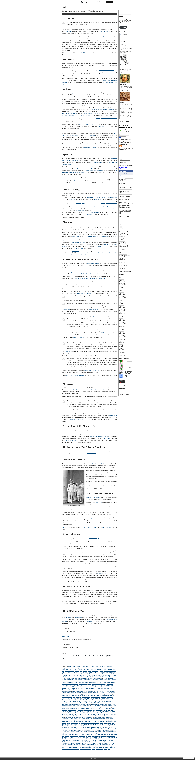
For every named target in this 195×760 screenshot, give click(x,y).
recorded (101, 730)
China (120, 239)
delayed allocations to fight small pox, (76, 419)
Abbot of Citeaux (71, 666)
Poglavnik (64, 726)
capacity (77, 676)
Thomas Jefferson (66, 743)
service (71, 736)
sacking (69, 734)
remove (85, 731)
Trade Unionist (94, 743)
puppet (65, 730)
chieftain (97, 679)
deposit (68, 688)
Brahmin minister (89, 170)
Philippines (68, 617)
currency (64, 687)
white (70, 749)
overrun (72, 723)
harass (109, 701)
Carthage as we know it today (76, 93)
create (78, 685)
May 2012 (121, 290)
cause (83, 678)
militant (95, 717)
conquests (69, 684)
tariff (85, 741)
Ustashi (67, 746)
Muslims (111, 718)
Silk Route (109, 736)
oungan (68, 723)
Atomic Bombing (95, 671)
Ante (70, 669)
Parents (101, 723)
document (101, 689)
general (103, 698)
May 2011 (121, 306)
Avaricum (70, 672)
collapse (111, 681)
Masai (81, 715)
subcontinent (68, 740)
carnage (98, 676)
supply (93, 740)
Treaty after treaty (66, 309)
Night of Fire (114, 720)
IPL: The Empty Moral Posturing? (126, 203)
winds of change (83, 749)
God (93, 700)
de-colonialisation (84, 687)
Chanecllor (76, 679)
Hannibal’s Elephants (128, 361)
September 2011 (122, 302)
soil (105, 737)
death (89, 687)
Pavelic (109, 723)
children (101, 679)
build (104, 675)
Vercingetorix (69, 59)
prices (72, 727)
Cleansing (89, 681)
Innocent (73, 707)
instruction (92, 707)
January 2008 (122, 352)
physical (105, 724)
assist (81, 671)
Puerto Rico (110, 728)
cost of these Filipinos (89, 621)
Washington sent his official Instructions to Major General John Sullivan (89, 278)
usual (74, 746)
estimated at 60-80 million (71, 440)
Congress (113, 682)
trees (72, 744)
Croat (86, 685)
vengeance (90, 746)
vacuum (81, 746)
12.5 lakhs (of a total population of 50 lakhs (79, 254)
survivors (110, 740)
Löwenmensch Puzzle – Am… (128, 373)
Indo (106, 705)
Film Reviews (122, 248)
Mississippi (64, 718)
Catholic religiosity (97, 199)
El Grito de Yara (108, 691)
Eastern (82, 691)
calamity (114, 675)
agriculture (109, 666)
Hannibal (106, 701)
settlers (80, 736)
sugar (90, 740)
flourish (86, 697)
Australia (114, 671)
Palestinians (93, 723)
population (80, 726)
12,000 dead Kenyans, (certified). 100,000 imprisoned (98, 253)
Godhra (101, 700)
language (121, 256)
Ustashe (63, 746)
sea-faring (99, 734)
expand (102, 694)
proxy (88, 728)
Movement (102, 718)
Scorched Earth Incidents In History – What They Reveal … (82, 11)
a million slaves (98, 162)
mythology (72, 720)
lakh (73, 711)
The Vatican (114, 208)
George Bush (79, 700)
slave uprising (86, 737)
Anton (84, 669)
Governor (64, 701)
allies (80, 668)
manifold (90, 714)
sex (86, 736)
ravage (84, 730)
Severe (83, 736)
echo (86, 691)
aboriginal (78, 666)
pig (108, 724)
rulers (66, 734)
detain (96, 688)
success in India (75, 236)
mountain (92, 718)
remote (77, 731)
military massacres (104, 31)
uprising (109, 744)
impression (69, 705)
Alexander (74, 668)
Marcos (63, 715)
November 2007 (122, 355)
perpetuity (80, 724)
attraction (106, 671)
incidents (84, 705)
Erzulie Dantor (111, 692)
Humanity (78, 704)
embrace (64, 692)
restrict (67, 733)
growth (85, 701)
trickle (80, 744)
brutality (95, 675)
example (76, 694)
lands (85, 711)
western (67, 749)
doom (63, 691)
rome (63, 734)
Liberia (81, 713)
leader (105, 711)
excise (89, 694)
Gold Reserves (75, 13)
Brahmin (103, 674)
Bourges (98, 674)
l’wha (102, 711)
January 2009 (122, 335)
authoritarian (65, 672)
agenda (105, 666)
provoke (85, 728)
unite (100, 744)
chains (111, 678)
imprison (75, 705)
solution (115, 737)
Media (120, 258)
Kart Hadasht (80, 710)
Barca (99, 672)
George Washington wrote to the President (86, 293)
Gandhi (85, 698)
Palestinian (87, 723)
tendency (93, 741)
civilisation (81, 681)
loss (96, 713)
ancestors (103, 668)
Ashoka (70, 671)
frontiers (71, 698)
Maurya (97, 715)
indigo (103, 705)
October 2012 (122, 283)
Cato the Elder (74, 678)
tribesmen (76, 744)
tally (83, 741)
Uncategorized (85, 13)
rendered (90, 731)
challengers (64, 679)
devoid (104, 688)
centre (104, 678)
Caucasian (80, 678)
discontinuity (73, 689)
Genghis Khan (69, 700)
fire (80, 697)
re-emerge (89, 730)
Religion (121, 262)
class (85, 681)
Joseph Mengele (108, 708)
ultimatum (90, 744)
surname (100, 740)
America (99, 668)
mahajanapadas (109, 713)
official (85, 721)
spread (93, 739)
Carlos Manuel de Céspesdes (90, 676)
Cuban (104, 685)
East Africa (78, 691)
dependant (64, 688)
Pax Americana (123, 234)
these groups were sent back (89, 214)
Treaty (110, 743)
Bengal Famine (112, 672)
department (110, 687)
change (80, 679)
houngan (74, 704)
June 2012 (121, 289)
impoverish (64, 705)
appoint (88, 669)
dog (104, 689)
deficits (99, 687)
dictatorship (109, 688)
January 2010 (122, 322)
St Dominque (98, 739)
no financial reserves (91, 453)
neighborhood (100, 720)
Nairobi (77, 720)
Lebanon (114, 711)
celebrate (87, 678)
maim (114, 713)
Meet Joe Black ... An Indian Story (126, 187)
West (101, 747)
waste (86, 747)
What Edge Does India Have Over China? (125, 206)
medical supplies (106, 715)
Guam (89, 701)
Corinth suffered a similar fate (90, 147)
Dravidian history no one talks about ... (125, 189)
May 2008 (121, 346)
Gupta (96, 701)
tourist (85, 743)
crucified (97, 685)
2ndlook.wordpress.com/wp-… (125, 271)
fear (100, 695)
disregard (88, 689)
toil (83, 743)
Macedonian (103, 713)
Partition (105, 723)
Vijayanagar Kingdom (109, 746)
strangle (63, 740)
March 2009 (121, 332)
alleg (77, 668)
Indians (99, 705)
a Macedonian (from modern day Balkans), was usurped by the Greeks (77, 115)
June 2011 (121, 304)
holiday (98, 702)
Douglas (67, 691)
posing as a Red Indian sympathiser (98, 316)
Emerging (68, 692)
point (72, 726)
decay (92, 687)
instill (84, 707)
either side (101, 691)
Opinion (104, 721)
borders (83, 674)
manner (107, 714)
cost (67, 685)
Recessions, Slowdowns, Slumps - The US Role (126, 185)
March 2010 (121, 319)
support (96, 740)
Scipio (88, 734)
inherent (69, 707)
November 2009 (122, 325)
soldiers (111, 737)
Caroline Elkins (75, 251)
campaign (73, 676)
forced (104, 697)
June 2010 (121, 316)
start (105, 739)
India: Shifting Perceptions (124, 207)
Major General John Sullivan (68, 714)
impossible (112, 704)
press (69, 727)
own (79, 723)
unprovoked (104, 744)
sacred (73, 734)
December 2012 (122, 281)
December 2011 (122, 297)
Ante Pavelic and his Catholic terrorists (104, 201)
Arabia (91, 669)
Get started (109, 1)
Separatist (67, 736)
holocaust (103, 702)
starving (108, 739)
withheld (89, 749)
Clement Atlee (95, 681)
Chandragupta (70, 679)
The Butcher (106, 741)
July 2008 (121, 343)
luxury (98, 713)
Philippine (90, 724)
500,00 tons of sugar (94, 538)
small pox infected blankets (100, 272)
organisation (109, 721)
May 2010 (121, 317)
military (99, 717)
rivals (105, 733)
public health (99, 728)
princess (88, 727)
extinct (77, 695)
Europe (72, 694)
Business (121, 238)
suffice (86, 740)
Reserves (99, 731)
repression (94, 731)
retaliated (75, 733)
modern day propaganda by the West (70, 113)
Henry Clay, (68, 541)
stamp (102, 739)
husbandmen (83, 704)
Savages (85, 734)
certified (108, 678)
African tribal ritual (102, 504)
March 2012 (121, 293)
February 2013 (122, 280)
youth (109, 749)
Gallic (81, 698)
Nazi (87, 720)
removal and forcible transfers (79, 337)
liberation (77, 713)
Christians (114, 679)
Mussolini (64, 720)
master (88, 715)
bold (81, 674)
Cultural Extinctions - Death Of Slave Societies (125, 194)
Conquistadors (75, 684)
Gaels (78, 698)
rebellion (96, 730)
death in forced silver (106, 527)
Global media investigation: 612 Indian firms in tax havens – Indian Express (125, 212)
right (97, 733)
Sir (69, 737)
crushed (100, 685)
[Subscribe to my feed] (120, 147)
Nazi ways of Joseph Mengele (103, 246)
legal (63, 713)
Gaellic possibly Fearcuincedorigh (106, 70)
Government (112, 700)
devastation (100, 688)
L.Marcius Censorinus (67, 711)
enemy (85, 692)
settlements (75, 736)
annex (67, 669)
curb (112, 685)
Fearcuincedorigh (105, 695)
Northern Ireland (113, 415)
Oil (91, 721)
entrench (98, 692)
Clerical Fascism (102, 681)
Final (74, 697)
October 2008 (122, 339)
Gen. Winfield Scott (97, 698)
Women (93, 749)
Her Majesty (77, 702)
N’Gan (90, 720)
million (103, 717)
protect (76, 728)
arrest (63, 671)
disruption (93, 689)
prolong (67, 728)
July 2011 (121, 303)
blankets (74, 674)
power (98, 726)
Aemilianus (88, 666)
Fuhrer (75, 698)
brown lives (76, 675)
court (72, 685)
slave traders (79, 737)
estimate (68, 694)
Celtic (91, 678)
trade (89, 743)
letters (73, 713)
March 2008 (121, 349)
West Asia (111, 747)
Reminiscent (73, 731)
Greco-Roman (70, 701)
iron (71, 708)
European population (107, 438)
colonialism (101, 615)
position (90, 726)
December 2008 (122, 336)
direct (68, 689)
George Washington (87, 700)
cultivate (108, 685)
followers (93, 697)
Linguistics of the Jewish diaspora (124, 192)
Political (75, 726)
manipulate (95, 714)
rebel (93, 730)
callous (65, 676)
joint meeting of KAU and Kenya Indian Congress (98, 236)
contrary (104, 684)
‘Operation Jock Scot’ (67, 240)
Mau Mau (67, 221)
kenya (94, 710)
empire (72, 692)
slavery (91, 737)
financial (77, 697)
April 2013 (121, 277)
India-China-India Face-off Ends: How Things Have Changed (126, 210)
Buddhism (100, 675)
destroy (82, 688)
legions (66, 713)
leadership (109, 711)
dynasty (73, 691)
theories (111, 741)
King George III (109, 710)
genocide (74, 700)
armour (114, 669)
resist (110, 731)
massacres (85, 715)
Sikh (105, 736)
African (96, 666)
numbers (78, 721)
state (112, 739)
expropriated (68, 695)
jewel (96, 708)
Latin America (95, 711)
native (84, 720)
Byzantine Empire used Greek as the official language (102, 109)
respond (63, 733)
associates (85, 671)
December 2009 (122, 323)
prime (78, 727)
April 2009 (121, 330)
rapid (77, 730)
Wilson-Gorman (75, 749)
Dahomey (74, 687)
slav (75, 737)
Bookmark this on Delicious (125, 142)
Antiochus (80, 669)
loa (91, 713)
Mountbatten (97, 718)
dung (70, 691)
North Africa (65, 721)
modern (71, 718)
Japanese (83, 708)
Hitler (95, 702)
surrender (105, 740)
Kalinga (67, 710)
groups (82, 701)
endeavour (79, 692)
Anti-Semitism (74, 669)
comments (64, 752)
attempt (101, 671)
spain (70, 739)
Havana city (114, 701)
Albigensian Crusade (66, 668)
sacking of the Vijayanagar (106, 36)
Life (84, 713)
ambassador (89, 668)
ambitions (94, 668)
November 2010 (122, 309)
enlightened (93, 692)
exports (63, 695)
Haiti (102, 701)
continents (100, 684)
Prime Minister (83, 727)
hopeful (66, 704)
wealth (94, 747)
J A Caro (126, 375)
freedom (67, 698)
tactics (79, 741)
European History (123, 245)
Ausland (110, 671)
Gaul (88, 698)
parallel (97, 723)
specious (81, 739)
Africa (93, 666)
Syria (77, 741)
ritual (102, 733)
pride (75, 727)
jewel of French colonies (93, 519)
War (76, 747)
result (71, 733)
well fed (98, 747)
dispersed (83, 689)
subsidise (74, 740)
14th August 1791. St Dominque (93, 497)
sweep (113, 740)
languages (89, 711)
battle (107, 672)
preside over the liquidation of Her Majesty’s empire (97, 463)
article (66, 671)
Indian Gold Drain (94, 705)
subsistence (78, 740)
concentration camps (79, 210)
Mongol (79, 718)
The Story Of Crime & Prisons (125, 196)
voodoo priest (65, 747)
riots (99, 733)
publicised (105, 728)
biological (67, 674)
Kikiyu (101, 710)
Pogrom (68, 726)
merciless (91, 717)
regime (109, 730)
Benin (63, 674)
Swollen (64, 741)
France (63, 698)
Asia (73, 671)
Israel (73, 708)
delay (102, 687)
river (108, 733)
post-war (94, 726)
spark (73, 739)
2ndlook (65, 6)
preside (108, 726)
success (83, 740)
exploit (114, 694)
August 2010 (122, 313)
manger (86, 714)
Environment (122, 243)
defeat (95, 687)
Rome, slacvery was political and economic (107, 177)
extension (74, 695)
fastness (94, 695)
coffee (107, 681)
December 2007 (122, 354)
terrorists (101, 741)
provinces (80, 728)
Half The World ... (122, 183)
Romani (114, 733)
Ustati (71, 746)
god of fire (96, 700)
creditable (82, 685)
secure (112, 734)
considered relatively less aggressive (78, 242)
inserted (77, 707)
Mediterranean (68, 717)
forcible (108, 697)
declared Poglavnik (80, 203)
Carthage (67, 88)
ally (85, 668)
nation (81, 720)
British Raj (121, 236)
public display (93, 728)
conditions (100, 682)
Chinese (105, 679)
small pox (98, 737)
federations (112, 695)
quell (72, 730)
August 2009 (122, 326)
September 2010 (122, 312)
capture (81, 676)
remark (68, 731)
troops (83, 744)
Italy (76, 708)
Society (102, 737)
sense (63, 736)
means (100, 715)
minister (110, 717)
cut (71, 687)
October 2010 (122, 310)
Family (87, 695)
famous (91, 695)
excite (92, 694)
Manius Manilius (101, 714)
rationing (81, 730)
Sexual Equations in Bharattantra (126, 182)
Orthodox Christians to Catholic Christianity (102, 206)
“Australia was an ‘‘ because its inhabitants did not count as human (90, 389)
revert (85, 733)
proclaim (102, 727)
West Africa (105, 747)
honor (113, 702)
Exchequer (85, 694)
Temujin (64, 430)
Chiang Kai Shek (91, 679)
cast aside (114, 676)
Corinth (63, 685)
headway (64, 702)
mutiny (68, 720)
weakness (90, 747)
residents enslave (105, 731)
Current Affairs (69, 13)
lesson (69, 713)
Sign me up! (123, 27)
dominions (112, 689)
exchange (80, 694)
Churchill (74, 681)
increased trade (92, 166)
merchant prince (85, 717)
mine (107, 717)
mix (68, 718)
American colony (78, 617)
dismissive (78, 689)
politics (120, 259)
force (102, 697)
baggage (82, 672)
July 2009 (121, 328)
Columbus (64, 682)
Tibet (74, 743)
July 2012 (121, 287)
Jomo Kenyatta (101, 708)
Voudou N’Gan (98, 502)
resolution (114, 731)
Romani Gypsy (69, 375)
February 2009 (122, 333)
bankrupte (95, 672)
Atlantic (89, 671)
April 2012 (121, 291)
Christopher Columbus (67, 681)
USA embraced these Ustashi (93, 212)
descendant (78, 688)
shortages (94, 736)
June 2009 (121, 329)
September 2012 (122, 284)
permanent (75, 724)
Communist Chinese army (82, 682)
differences (64, 689)
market (67, 715)
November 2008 (122, 338)
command (74, 682)
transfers (106, 743)
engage (89, 692)
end (75, 692)
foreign (111, 697)
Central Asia (99, 678)
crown (93, 685)
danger (78, 687)
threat (71, 743)
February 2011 (122, 307)
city (78, 681)
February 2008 (122, 351)
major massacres (68, 31)
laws (100, 711)
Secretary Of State (106, 734)
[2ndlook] (120, 176)
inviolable (109, 707)
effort (98, 691)
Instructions (97, 707)
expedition (107, 694)
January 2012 (122, 296)
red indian (105, 730)
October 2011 (122, 300)
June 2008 (121, 345)
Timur (80, 743)
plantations (112, 724)
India (88, 705)
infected (114, 705)
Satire (120, 264)
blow (78, 674)
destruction (91, 688)
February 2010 (122, 320)
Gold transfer (106, 700)
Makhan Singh (78, 714)
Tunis (86, 744)
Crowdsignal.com (122, 163)
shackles (89, 736)
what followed (107, 244)
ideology (94, 704)
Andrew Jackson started (75, 316)
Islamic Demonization (123, 255)
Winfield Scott (68, 351)
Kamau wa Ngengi (73, 710)
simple (66, 737)
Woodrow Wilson (99, 749)
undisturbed (95, 744)
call (63, 676)
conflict (104, 682)
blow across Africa (112, 229)
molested (75, 718)
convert (108, 684)
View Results (124, 162)
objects (81, 721)
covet (75, 685)
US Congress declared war (103, 573)
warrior (83, 747)
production (111, 727)
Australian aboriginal (79, 375)
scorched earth (94, 734)
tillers (77, 743)
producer (106, 727)
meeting (73, 717)
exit (100, 694)
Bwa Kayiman (108, 675)
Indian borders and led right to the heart (85, 168)
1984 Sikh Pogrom (83, 53)
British (72, 675)
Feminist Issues (122, 246)
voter (70, 747)
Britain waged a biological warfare (69, 272)
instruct (88, 707)
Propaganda (121, 261)
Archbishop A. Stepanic (102, 669)
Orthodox (64, 723)
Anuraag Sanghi (124, 173)
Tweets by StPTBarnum (124, 123)
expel (111, 694)
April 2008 (121, 348)
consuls (85, 684)
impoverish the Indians (101, 451)
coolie (111, 684)
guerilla (92, 701)
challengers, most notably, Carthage (87, 124)
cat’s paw (64, 678)
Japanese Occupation (90, 708)
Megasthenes (78, 717)
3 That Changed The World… (128, 365)
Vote (121, 162)
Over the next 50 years (103, 126)
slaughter (72, 737)
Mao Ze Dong (113, 714)
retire (78, 733)
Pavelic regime (72, 199)
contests (89, 684)
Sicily (97, 736)
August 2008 (122, 342)
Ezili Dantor (82, 695)
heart (67, 702)
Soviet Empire (65, 739)
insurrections (103, 707)
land (75, 711)
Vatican (85, 746)
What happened (65, 527)
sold (108, 737)
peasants (67, 724)
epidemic (103, 692)
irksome (67, 708)
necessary (94, 720)
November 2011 (122, 299)
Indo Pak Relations (123, 253)
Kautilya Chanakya (98, 170)
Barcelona (103, 672)
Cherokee (85, 679)
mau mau (93, 715)
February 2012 (122, 294)
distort (97, 689)
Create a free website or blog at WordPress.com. (97, 758)
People (70, 724)
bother (87, 674)
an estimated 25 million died (107, 413)
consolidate (81, 684)
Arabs (95, 669)
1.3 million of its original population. (89, 527)
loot (94, 713)
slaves (94, 737)
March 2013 (121, 278)
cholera (109, 679)
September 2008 (122, 341)
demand (105, 687)
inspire (81, 707)
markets (71, 715)
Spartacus (67, 154)
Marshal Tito (76, 715)
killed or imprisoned (96, 254)
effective (94, 691)
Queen (69, 730)
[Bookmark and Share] (124, 135)
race (75, 730)
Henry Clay (71, 702)
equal (107, 692)
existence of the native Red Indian (91, 370)
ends (83, 692)
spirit (90, 739)
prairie (105, 726)
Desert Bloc (121, 242)
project (63, 728)
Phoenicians (100, 724)
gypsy (99, 701)
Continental (94, 684)
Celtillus (94, 678)
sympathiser (72, 741)
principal (93, 727)
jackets (79, 708)
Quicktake (125, 167)
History (80, 13)
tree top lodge (68, 744)
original (114, 721)
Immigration (99, 704)
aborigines (83, 666)
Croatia (89, 685)
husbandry (89, 704)
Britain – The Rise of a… (129, 376)
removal (82, 731)
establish (64, 694)
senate (115, 734)
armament (110, 669)
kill (104, 710)
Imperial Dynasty (106, 704)
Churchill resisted (69, 229)
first (83, 697)
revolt (89, 733)
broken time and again (94, 309)
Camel (69, 676)
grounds (78, 701)
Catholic (68, 678)
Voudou (73, 747)
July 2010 (121, 315)
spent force (86, 739)
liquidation (88, 713)
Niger (109, 720)
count (69, 685)
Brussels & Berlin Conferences (86, 675)
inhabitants (64, 707)
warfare (79, 747)
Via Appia (101, 746)
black (71, 674)
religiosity (64, 731)
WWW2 (105, 749)
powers (101, 726)
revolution (93, 733)
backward (78, 672)
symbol (67, 741)
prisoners (97, 727)
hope (63, 704)
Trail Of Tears (104, 333)
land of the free (80, 711)
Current (68, 687)
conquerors (64, 684)
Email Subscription (124, 19)
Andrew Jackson (109, 668)
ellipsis (113, 691)
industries (110, 705)
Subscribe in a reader (126, 147)
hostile (70, 704)
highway (88, 702)
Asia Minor (77, 671)
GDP (91, 698)
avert (74, 672)
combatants (69, 682)
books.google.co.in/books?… (125, 270)
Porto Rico (85, 726)
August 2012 (122, 286)
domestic (108, 689)
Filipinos (70, 697)
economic (90, 691)
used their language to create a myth (91, 113)
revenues (82, 733)
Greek (74, 701)
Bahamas (86, 672)
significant (101, 736)
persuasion (85, 724)
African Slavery (65, 636)
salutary (76, 734)
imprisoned (79, 705)
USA (113, 744)
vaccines (77, 746)
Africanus (101, 666)
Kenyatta (98, 710)
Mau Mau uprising (80, 248)
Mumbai (107, 718)
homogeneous (109, 702)
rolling (110, 733)
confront (109, 682)
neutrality (105, 720)
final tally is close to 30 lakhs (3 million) (99, 436)
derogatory (73, 688)
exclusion (96, 694)
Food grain (97, 697)
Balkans (90, 672)
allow (83, 668)
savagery (81, 734)
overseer (76, 723)
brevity (106, 674)
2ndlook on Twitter (124, 121)
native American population (93, 263)
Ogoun (89, 721)
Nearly (93, 162)
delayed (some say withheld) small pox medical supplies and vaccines (87, 274)
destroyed (87, 688)
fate (98, 695)
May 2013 (121, 276)
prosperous (72, 728)
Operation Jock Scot (97, 721)
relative (113, 730)
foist (89, 697)
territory (97, 741)
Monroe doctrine (85, 718)
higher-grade (83, 702)
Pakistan (83, 723)
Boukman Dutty (92, 674)
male (83, 714)
